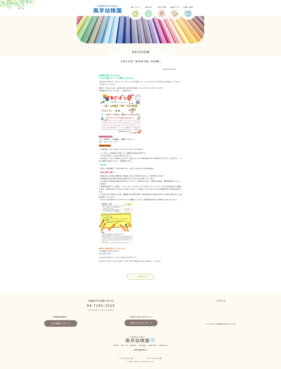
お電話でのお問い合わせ (100, 300)
